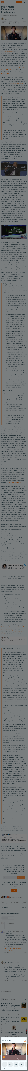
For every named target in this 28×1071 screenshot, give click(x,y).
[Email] (16, 1064)
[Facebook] (10, 1064)
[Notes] (21, 1064)
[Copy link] (4, 1064)
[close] (25, 1040)
